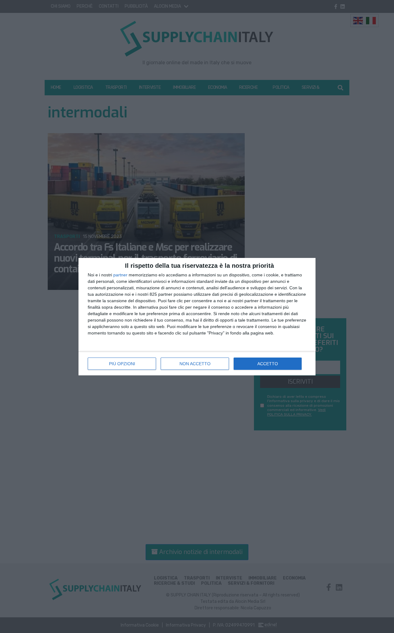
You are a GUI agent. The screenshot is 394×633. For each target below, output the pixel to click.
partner (120, 275)
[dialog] (197, 316)
